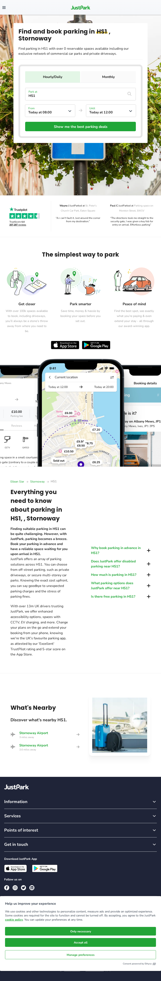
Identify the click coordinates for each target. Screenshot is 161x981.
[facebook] (6, 887)
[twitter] (23, 887)
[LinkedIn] (31, 887)
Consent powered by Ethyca (137, 963)
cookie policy (14, 920)
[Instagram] (15, 887)
